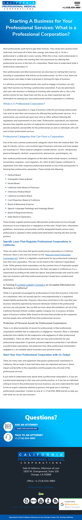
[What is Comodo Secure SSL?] (41, 493)
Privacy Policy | (36, 487)
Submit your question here (27, 429)
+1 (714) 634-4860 (71, 7)
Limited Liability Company (31, 284)
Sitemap (49, 487)
